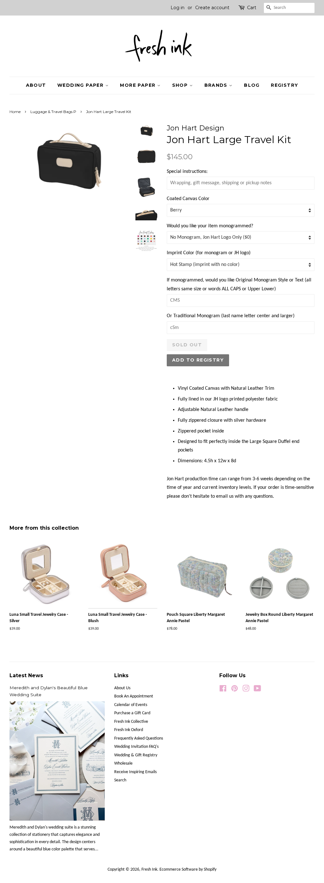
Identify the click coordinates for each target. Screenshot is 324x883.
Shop (181, 85)
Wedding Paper (81, 85)
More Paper (138, 85)
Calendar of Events (130, 705)
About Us (122, 688)
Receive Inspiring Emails (135, 772)
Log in (177, 7)
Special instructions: (187, 171)
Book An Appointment (133, 696)
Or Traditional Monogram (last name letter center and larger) (231, 316)
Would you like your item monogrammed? (210, 226)
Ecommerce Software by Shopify (187, 869)
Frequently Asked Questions (138, 738)
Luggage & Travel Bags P (53, 111)
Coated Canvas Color (188, 198)
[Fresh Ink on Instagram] (245, 690)
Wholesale (123, 763)
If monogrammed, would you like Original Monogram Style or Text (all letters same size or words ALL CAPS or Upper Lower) (239, 284)
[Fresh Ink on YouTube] (257, 690)
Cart (251, 7)
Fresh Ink (149, 869)
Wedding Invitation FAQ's (136, 747)
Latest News (26, 675)
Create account (212, 7)
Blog (252, 85)
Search (120, 780)
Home (15, 111)
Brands (216, 85)
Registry (284, 85)
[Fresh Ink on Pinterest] (234, 690)
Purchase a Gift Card (132, 713)
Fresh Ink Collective (131, 722)
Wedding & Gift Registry (135, 755)
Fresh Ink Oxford (128, 730)
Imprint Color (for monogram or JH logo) (209, 252)
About (36, 85)
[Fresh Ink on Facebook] (223, 690)
